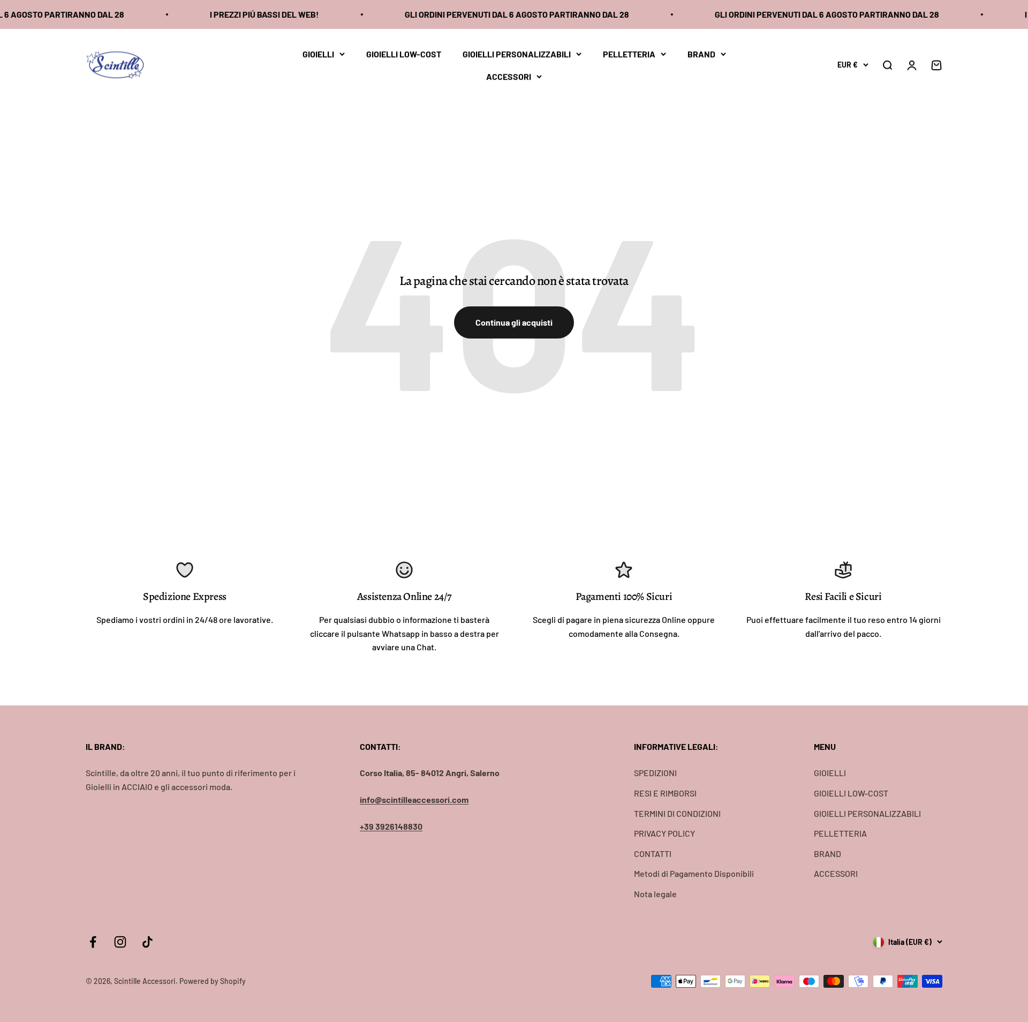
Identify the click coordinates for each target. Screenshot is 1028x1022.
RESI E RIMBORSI (665, 793)
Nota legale (655, 894)
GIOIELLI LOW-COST (403, 54)
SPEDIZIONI (655, 773)
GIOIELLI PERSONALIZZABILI (517, 54)
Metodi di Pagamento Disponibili (694, 873)
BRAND (701, 54)
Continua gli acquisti (514, 322)
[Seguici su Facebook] (93, 942)
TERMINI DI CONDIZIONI (677, 813)
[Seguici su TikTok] (147, 942)
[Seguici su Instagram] (120, 942)
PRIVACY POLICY (664, 833)
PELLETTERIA (629, 54)
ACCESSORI (508, 76)
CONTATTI (652, 853)
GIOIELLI (318, 54)
